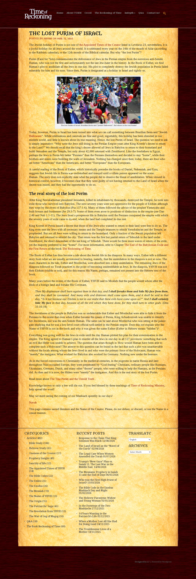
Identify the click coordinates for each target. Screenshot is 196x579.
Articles (31, 438)
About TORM (73, 12)
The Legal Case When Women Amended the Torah (96, 455)
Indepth (129, 12)
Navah (48, 38)
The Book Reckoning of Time (43, 526)
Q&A (141, 12)
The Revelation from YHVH (45, 511)
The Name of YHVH (40, 496)
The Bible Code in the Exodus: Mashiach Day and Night (96, 489)
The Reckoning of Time (108, 12)
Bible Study (36, 443)
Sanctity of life (37, 463)
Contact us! (153, 12)
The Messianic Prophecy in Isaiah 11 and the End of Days (98, 473)
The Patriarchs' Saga (41, 506)
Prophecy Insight (39, 458)
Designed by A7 (142, 562)
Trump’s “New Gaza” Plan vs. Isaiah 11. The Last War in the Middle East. (96, 464)
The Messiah (36, 491)
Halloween (35, 136)
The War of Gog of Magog (43, 516)
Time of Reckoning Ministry (147, 385)
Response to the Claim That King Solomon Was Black (97, 439)
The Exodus (36, 486)
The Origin (35, 501)
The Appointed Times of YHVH (47, 468)
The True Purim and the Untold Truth (72, 378)
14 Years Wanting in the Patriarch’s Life (93, 515)
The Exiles (35, 481)
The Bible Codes (38, 475)
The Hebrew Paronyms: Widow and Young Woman (97, 499)
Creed (88, 12)
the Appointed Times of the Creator (100, 44)
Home (60, 12)
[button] (164, 15)
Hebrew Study (37, 448)
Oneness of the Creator (42, 453)
